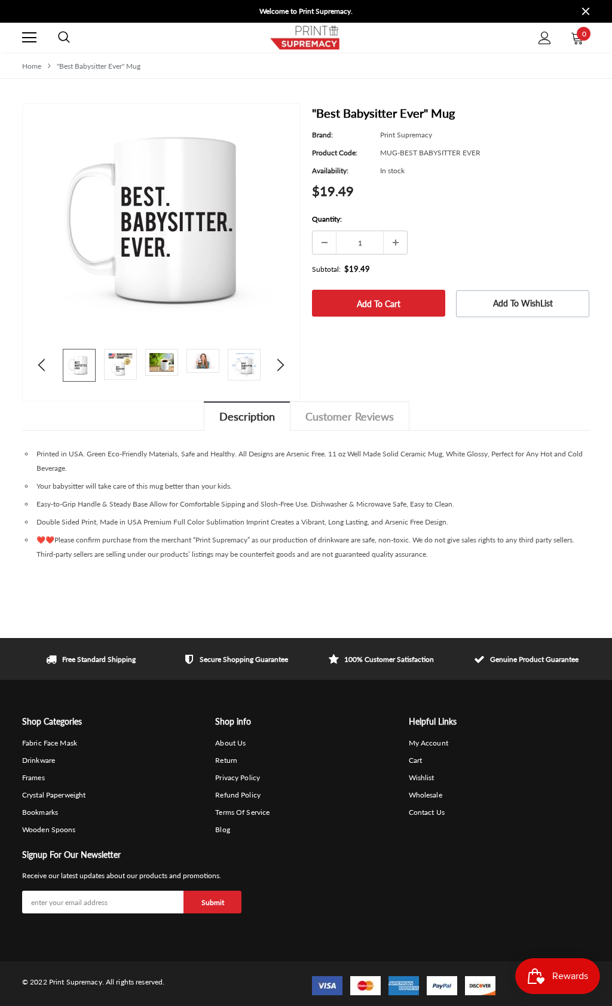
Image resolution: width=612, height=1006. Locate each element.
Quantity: (327, 218)
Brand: (322, 134)
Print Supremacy (406, 134)
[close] (586, 11)
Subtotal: (326, 269)
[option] (306, 8)
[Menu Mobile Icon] (29, 37)
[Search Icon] (64, 38)
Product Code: (334, 152)
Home (31, 66)
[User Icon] (544, 38)
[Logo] (304, 38)
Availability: (330, 170)
